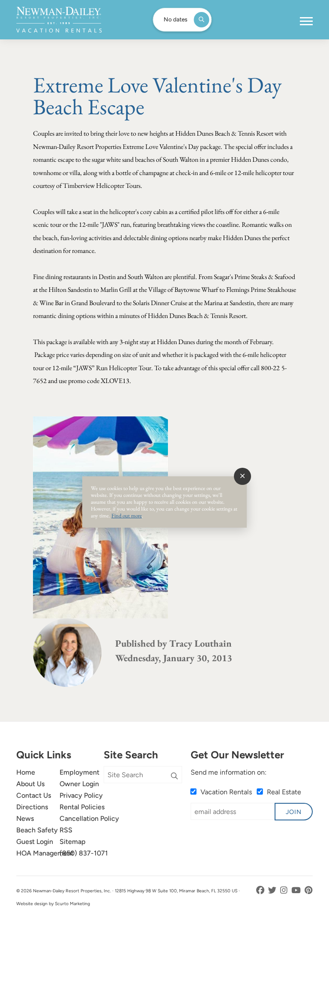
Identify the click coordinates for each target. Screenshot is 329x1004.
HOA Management (45, 853)
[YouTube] (296, 890)
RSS (66, 830)
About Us (30, 784)
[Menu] (306, 21)
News (25, 818)
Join (294, 812)
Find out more (126, 515)
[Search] (174, 776)
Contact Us (33, 795)
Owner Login (79, 784)
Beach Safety (37, 830)
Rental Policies (82, 807)
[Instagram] (284, 890)
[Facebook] (261, 890)
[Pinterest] (309, 890)
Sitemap (73, 842)
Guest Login (34, 842)
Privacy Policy (81, 795)
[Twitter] (273, 890)
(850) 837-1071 (84, 853)
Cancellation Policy (89, 818)
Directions (32, 807)
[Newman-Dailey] (59, 20)
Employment (79, 772)
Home (25, 772)
